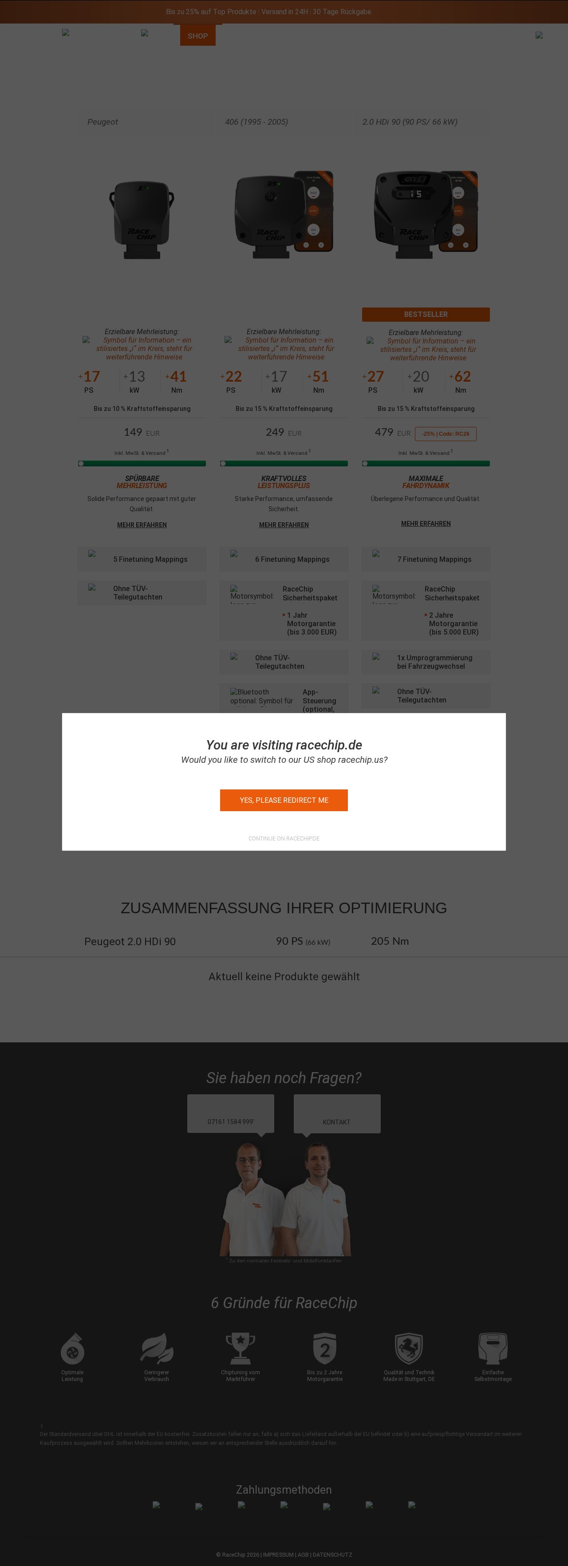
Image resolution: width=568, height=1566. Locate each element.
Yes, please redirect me (284, 800)
